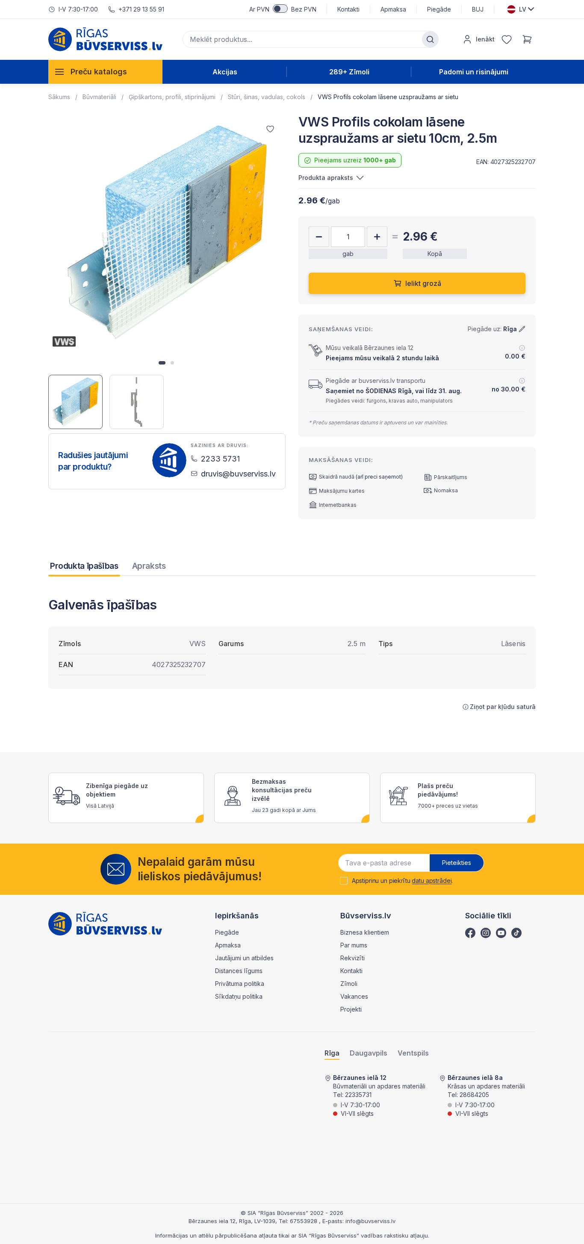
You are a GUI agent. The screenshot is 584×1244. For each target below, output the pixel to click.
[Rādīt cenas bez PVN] (280, 8)
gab (348, 253)
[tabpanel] (292, 654)
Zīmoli (348, 983)
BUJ (478, 9)
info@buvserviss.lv (370, 1221)
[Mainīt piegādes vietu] (522, 329)
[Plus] (377, 236)
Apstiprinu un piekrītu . (402, 880)
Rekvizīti (352, 958)
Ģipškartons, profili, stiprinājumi (172, 96)
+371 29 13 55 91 (141, 9)
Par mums (353, 945)
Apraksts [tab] (149, 566)
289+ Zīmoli (349, 72)
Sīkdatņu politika (239, 996)
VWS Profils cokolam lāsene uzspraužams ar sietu (388, 96)
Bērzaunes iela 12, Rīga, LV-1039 (232, 1221)
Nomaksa (446, 490)
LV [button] (522, 9)
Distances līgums (239, 970)
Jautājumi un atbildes (244, 958)
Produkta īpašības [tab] (84, 566)
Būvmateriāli (99, 96)
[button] (162, 363)
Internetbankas (338, 505)
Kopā (435, 253)
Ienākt (485, 39)
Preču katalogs (99, 71)
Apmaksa (393, 9)
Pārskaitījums (450, 477)
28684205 (474, 1094)
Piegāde (439, 9)
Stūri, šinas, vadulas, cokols (266, 96)
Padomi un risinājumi (473, 72)
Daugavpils (368, 1053)
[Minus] (319, 236)
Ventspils (413, 1053)
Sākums (59, 96)
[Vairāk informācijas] (522, 348)
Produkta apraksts (325, 177)
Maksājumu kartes (342, 491)
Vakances (354, 996)
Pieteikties (456, 862)
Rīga (331, 1053)
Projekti (351, 1009)
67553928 (304, 1221)
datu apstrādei (431, 880)
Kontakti (348, 9)
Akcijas (224, 72)
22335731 (358, 1094)
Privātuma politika (239, 983)
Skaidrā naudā (336, 476)
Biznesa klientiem (364, 932)
